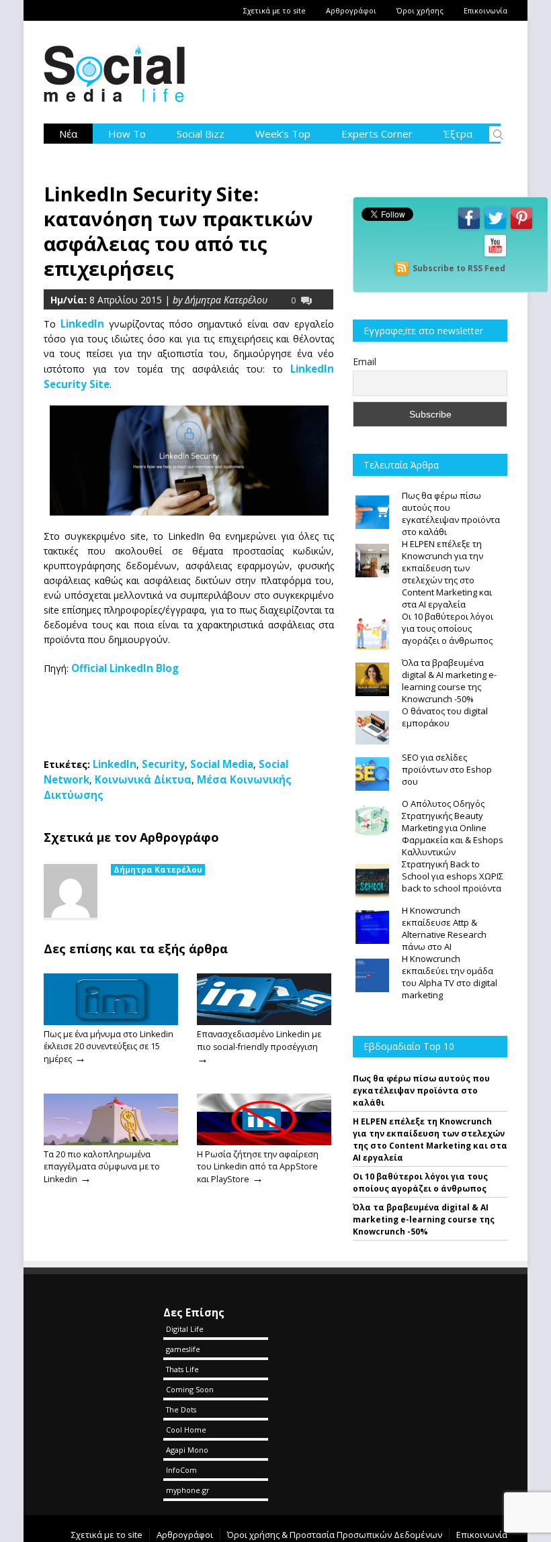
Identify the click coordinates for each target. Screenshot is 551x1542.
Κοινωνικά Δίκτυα (143, 779)
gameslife (183, 1349)
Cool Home (186, 1430)
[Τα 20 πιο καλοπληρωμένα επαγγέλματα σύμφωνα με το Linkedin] (111, 1142)
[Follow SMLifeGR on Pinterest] (521, 228)
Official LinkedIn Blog (125, 668)
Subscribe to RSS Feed (459, 268)
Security (163, 764)
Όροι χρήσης (419, 10)
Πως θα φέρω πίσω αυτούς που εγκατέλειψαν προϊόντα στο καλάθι (421, 1090)
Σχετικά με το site (274, 10)
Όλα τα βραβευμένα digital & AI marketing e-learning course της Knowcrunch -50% (424, 1219)
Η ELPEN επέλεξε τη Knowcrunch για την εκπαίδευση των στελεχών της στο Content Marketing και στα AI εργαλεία (430, 1139)
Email (364, 361)
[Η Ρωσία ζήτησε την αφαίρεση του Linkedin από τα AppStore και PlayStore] (264, 1142)
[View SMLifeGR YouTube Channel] (495, 255)
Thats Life (182, 1369)
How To (127, 133)
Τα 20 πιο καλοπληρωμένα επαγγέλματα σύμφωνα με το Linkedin (102, 1167)
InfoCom (181, 1470)
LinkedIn (84, 323)
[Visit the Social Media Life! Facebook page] (469, 228)
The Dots (181, 1409)
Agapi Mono (187, 1450)
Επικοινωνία (485, 10)
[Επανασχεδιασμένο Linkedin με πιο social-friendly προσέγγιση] (264, 1022)
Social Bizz (200, 133)
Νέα (68, 133)
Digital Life (185, 1329)
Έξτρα (457, 133)
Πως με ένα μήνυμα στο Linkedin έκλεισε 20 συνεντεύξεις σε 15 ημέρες (108, 1046)
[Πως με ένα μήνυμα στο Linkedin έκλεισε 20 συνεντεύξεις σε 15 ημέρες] (111, 1022)
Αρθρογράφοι (351, 10)
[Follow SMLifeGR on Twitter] (495, 228)
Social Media (221, 764)
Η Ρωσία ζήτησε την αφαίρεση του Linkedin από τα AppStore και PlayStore (258, 1167)
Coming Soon (190, 1389)
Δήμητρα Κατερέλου (158, 869)
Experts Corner (377, 133)
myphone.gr (188, 1490)
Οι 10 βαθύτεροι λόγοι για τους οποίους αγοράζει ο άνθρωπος (420, 1182)
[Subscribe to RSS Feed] (402, 268)
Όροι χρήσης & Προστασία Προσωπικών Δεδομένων (334, 1535)
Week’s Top (282, 133)
